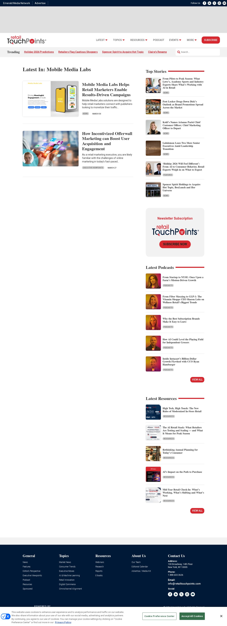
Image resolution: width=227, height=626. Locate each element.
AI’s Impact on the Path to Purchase (182, 472)
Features (168, 175)
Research (99, 567)
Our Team (136, 562)
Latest (100, 40)
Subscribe (210, 40)
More (190, 40)
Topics (117, 40)
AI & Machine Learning (69, 575)
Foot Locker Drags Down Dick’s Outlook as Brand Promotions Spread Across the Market (183, 104)
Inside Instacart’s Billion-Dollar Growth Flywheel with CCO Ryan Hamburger (181, 361)
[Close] (221, 616)
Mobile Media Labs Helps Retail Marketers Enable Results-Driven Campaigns (106, 89)
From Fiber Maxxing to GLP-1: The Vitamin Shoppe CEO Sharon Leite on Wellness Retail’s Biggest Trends (183, 299)
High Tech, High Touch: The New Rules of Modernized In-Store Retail (182, 409)
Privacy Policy (63, 622)
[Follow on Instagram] (219, 3)
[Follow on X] (214, 3)
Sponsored (27, 589)
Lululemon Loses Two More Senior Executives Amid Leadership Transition (181, 146)
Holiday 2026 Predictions (39, 51)
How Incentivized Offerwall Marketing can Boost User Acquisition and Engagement (107, 141)
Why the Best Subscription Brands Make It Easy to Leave (181, 320)
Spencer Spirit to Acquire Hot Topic (123, 51)
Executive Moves (66, 571)
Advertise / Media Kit (141, 571)
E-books (99, 575)
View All (197, 379)
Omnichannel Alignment (70, 589)
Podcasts (168, 285)
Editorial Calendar (140, 567)
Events (173, 40)
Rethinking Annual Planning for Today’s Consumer (180, 451)
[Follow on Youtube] (224, 3)
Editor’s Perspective (31, 571)
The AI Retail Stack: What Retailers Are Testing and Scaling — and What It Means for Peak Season (183, 430)
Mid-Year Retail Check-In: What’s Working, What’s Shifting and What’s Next (183, 492)
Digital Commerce (67, 584)
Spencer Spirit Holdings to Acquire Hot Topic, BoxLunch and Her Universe (181, 187)
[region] (113, 616)
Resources (137, 40)
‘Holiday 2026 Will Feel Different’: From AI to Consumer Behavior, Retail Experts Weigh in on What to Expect (183, 166)
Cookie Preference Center (159, 616)
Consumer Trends (67, 567)
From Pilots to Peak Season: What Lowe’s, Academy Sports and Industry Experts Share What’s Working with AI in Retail (183, 83)
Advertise (40, 3)
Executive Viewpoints (93, 168)
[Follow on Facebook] (204, 3)
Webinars (99, 562)
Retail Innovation (66, 580)
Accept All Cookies (192, 616)
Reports (99, 571)
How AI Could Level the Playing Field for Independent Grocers (183, 340)
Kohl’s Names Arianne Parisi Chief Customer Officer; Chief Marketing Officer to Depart (182, 125)
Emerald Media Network (16, 3)
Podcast (158, 40)
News (85, 114)
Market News (65, 562)
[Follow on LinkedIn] (209, 3)
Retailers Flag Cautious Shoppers (78, 51)
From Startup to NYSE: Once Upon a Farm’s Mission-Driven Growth (183, 278)
